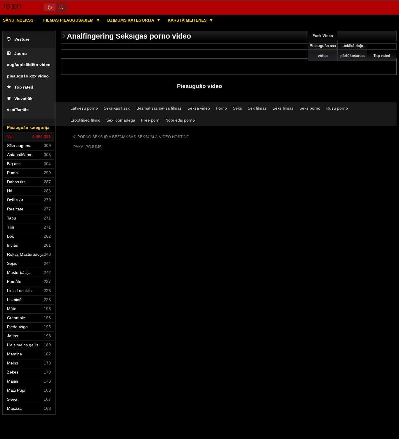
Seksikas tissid (117, 108)
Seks (237, 108)
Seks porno (309, 108)
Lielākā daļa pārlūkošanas (352, 51)
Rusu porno (337, 108)
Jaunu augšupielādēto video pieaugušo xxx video (29, 64)
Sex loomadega (120, 120)
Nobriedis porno (180, 120)
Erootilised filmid (85, 120)
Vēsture (22, 39)
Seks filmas (283, 108)
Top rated (23, 87)
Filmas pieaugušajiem (69, 20)
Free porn (150, 120)
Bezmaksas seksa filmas (159, 108)
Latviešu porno (84, 108)
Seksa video (199, 108)
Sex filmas (257, 108)
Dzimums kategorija (131, 20)
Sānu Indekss (18, 20)
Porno (221, 108)
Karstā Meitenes (188, 20)
